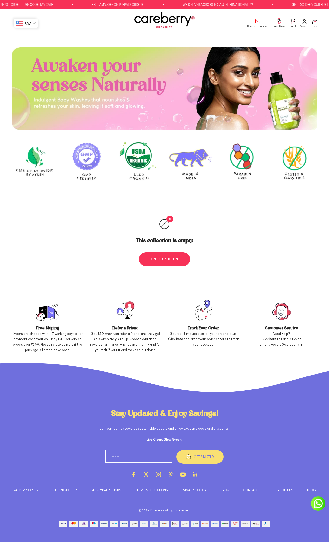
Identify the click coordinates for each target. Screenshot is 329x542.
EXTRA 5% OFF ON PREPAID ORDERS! (103, 4)
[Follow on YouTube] (183, 474)
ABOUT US (285, 490)
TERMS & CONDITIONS (151, 490)
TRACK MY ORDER (25, 490)
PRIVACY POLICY (194, 490)
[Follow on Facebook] (134, 474)
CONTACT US (253, 490)
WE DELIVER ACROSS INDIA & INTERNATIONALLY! (203, 4)
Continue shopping (164, 259)
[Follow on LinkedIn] (195, 474)
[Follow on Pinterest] (170, 474)
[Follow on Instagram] (158, 474)
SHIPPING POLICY (64, 490)
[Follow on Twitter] (146, 474)
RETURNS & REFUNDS (106, 490)
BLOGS (312, 490)
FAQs (225, 490)
